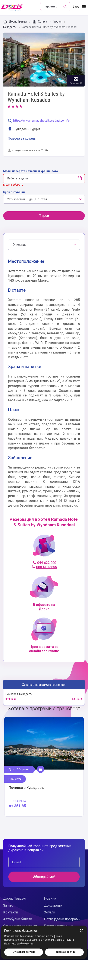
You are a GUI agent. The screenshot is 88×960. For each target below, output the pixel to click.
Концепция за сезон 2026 (30, 150)
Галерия (44, 60)
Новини (50, 898)
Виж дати (15, 779)
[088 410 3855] (44, 547)
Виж (44, 766)
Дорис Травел (17, 21)
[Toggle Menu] (84, 6)
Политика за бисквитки (19, 943)
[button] (81, 931)
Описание (19, 244)
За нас (8, 905)
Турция (57, 21)
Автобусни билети (17, 919)
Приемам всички (64, 951)
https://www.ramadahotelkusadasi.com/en (42, 120)
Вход (76, 6)
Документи (53, 905)
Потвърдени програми (62, 919)
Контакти (10, 912)
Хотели (42, 21)
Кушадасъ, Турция (26, 129)
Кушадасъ (10, 27)
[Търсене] (65, 6)
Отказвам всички (24, 951)
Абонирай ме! (44, 877)
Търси (44, 216)
